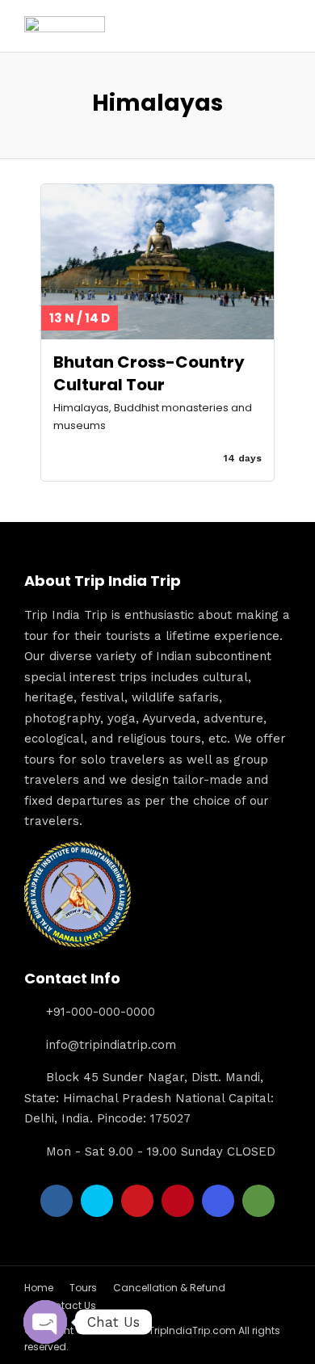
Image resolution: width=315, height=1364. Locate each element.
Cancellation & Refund (169, 1288)
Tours (83, 1288)
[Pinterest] (178, 1201)
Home (38, 1288)
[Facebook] (56, 1201)
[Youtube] (137, 1201)
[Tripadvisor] (258, 1201)
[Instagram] (218, 1201)
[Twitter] (97, 1201)
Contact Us (68, 1305)
